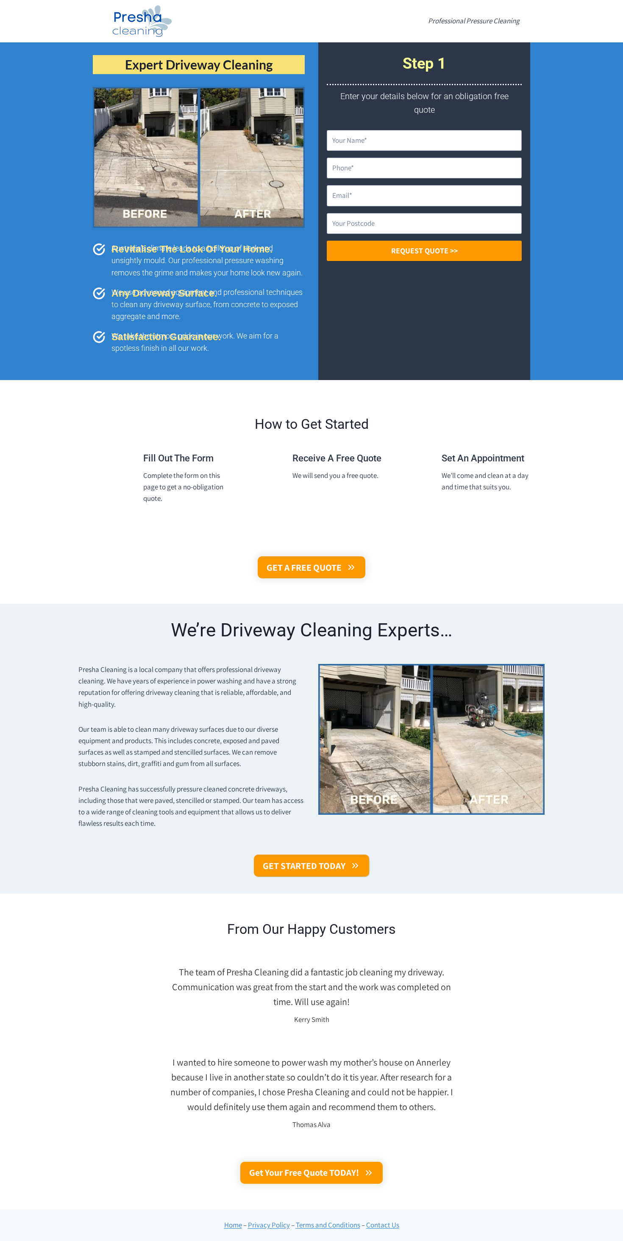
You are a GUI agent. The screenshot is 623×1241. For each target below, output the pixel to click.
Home (233, 1225)
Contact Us (382, 1225)
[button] (312, 567)
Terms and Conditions (328, 1225)
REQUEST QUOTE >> (424, 250)
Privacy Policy (269, 1225)
